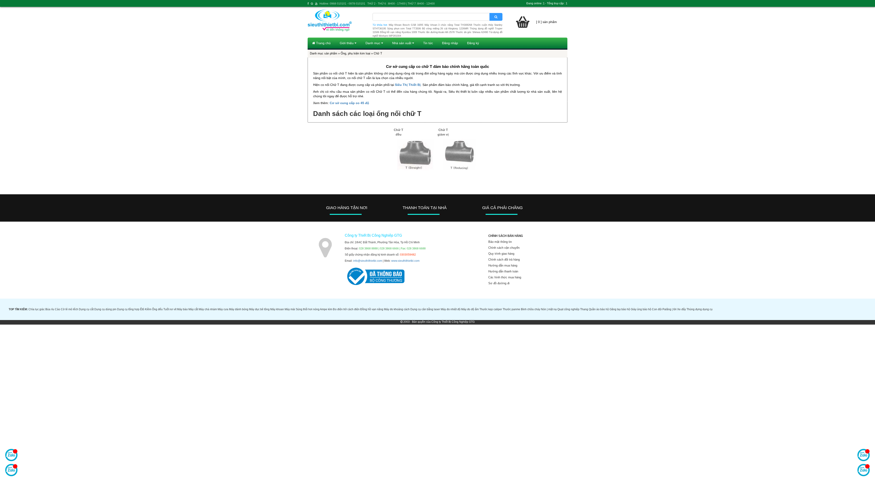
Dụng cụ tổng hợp (128, 309)
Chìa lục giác (36, 309)
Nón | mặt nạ (549, 309)
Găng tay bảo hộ (620, 309)
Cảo (57, 309)
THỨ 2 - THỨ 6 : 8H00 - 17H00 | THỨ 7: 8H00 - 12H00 (401, 3)
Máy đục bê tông (259, 309)
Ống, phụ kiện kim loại (355, 53)
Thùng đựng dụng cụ (700, 309)
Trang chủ (323, 43)
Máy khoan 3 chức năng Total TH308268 (448, 24)
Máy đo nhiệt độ (451, 309)
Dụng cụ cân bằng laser (425, 309)
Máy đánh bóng (238, 309)
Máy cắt (193, 309)
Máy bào (182, 309)
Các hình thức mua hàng (504, 277)
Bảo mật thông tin (500, 241)
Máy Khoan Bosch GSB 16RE (406, 24)
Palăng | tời (669, 309)
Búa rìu (49, 309)
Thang (584, 309)
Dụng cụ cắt (86, 309)
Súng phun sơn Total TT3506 (404, 28)
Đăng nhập (450, 43)
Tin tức (428, 43)
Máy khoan (277, 309)
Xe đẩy (681, 309)
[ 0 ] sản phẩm (546, 22)
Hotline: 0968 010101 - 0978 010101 (342, 3)
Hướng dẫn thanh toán (503, 271)
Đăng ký (473, 43)
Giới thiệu (347, 43)
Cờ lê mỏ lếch (69, 309)
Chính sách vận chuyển (504, 247)
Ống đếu (157, 309)
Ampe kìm (326, 309)
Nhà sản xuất (402, 43)
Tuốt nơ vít (169, 309)
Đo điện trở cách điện (346, 309)
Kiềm (148, 309)
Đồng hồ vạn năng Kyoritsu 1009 (398, 32)
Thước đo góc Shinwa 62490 (472, 32)
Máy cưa (223, 309)
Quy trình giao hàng (501, 253)
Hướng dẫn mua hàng (502, 265)
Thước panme (511, 309)
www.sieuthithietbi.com (405, 260)
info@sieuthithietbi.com (367, 260)
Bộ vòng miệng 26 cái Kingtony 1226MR (445, 28)
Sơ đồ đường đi (499, 283)
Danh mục (373, 43)
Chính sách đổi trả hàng (504, 259)
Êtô (142, 309)
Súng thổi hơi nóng (307, 309)
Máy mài (290, 309)
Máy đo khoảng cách (397, 309)
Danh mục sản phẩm (323, 53)
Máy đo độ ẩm (470, 309)
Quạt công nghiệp (568, 309)
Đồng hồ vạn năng (371, 309)
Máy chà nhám (208, 309)
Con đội (657, 309)
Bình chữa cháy (530, 309)
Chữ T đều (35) (398, 134)
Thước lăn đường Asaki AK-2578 (436, 32)
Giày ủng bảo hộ (641, 309)
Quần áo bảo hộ (599, 309)
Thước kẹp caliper (490, 309)
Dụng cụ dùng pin (105, 309)
